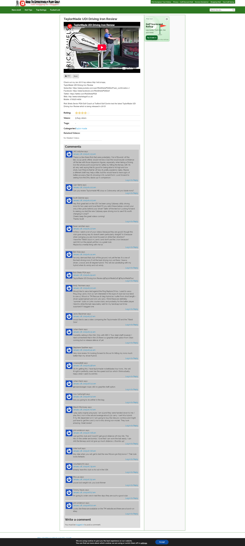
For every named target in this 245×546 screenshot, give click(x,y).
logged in (80, 525)
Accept (162, 542)
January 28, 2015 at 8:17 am (84, 492)
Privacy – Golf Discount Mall (183, 2)
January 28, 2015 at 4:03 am (84, 200)
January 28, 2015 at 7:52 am (84, 479)
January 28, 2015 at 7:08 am (84, 433)
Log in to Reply (131, 180)
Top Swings (41, 10)
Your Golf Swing (228, 2)
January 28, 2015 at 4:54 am (84, 275)
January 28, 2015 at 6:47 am (84, 397)
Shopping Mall (216, 2)
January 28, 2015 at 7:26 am (84, 451)
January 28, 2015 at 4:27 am (84, 229)
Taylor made (81, 128)
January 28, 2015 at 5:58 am (84, 366)
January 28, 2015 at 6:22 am (84, 384)
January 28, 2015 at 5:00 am (84, 288)
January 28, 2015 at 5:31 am (84, 332)
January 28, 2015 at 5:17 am (84, 316)
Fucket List (55, 10)
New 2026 (16, 10)
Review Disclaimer (202, 2)
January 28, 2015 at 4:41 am (84, 254)
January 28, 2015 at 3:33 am (84, 154)
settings (143, 543)
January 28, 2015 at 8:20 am (84, 505)
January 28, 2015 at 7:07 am (84, 410)
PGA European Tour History (161, 2)
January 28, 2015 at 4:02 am (84, 187)
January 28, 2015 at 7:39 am (84, 466)
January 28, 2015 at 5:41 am (84, 350)
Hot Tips (28, 10)
